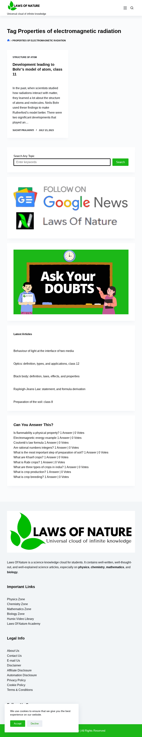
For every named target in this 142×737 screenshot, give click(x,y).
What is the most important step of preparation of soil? (48, 452)
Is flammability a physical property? (36, 432)
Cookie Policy (16, 685)
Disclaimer (14, 665)
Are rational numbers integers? (33, 447)
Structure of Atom (25, 57)
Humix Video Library (20, 618)
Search (120, 162)
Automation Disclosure (22, 675)
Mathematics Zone (19, 609)
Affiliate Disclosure (19, 670)
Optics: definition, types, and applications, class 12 (46, 363)
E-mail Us (13, 660)
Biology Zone (16, 613)
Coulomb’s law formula (28, 442)
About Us (13, 650)
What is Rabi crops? (26, 462)
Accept (17, 723)
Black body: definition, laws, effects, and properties (46, 376)
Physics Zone (16, 599)
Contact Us (14, 655)
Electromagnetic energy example (35, 437)
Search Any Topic (24, 156)
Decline (35, 723)
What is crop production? (29, 471)
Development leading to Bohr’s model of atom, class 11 (37, 69)
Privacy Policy (16, 680)
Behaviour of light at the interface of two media (43, 350)
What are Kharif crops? (28, 457)
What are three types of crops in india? (38, 467)
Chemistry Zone (17, 604)
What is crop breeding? (28, 476)
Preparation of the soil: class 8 (33, 401)
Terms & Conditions (20, 689)
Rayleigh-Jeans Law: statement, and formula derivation (49, 389)
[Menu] (125, 8)
